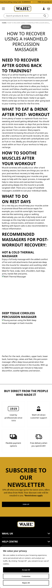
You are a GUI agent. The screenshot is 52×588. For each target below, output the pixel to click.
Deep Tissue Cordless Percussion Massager (19, 315)
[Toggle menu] (3, 9)
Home (4, 23)
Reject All (26, 583)
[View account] (44, 9)
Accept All (26, 570)
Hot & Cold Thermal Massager (18, 254)
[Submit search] (45, 16)
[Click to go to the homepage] (22, 9)
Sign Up (26, 504)
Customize (26, 576)
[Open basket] (48, 8)
